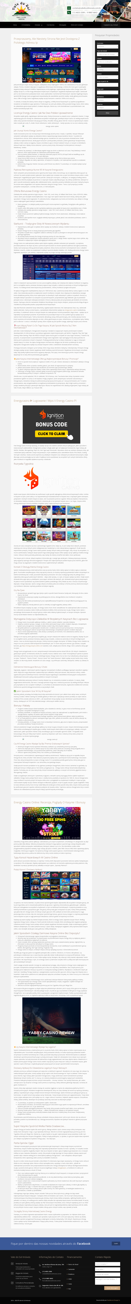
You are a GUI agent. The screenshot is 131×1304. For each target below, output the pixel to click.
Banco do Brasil (73, 1264)
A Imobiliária (26, 25)
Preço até (100, 89)
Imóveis (37, 25)
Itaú (69, 1289)
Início (15, 25)
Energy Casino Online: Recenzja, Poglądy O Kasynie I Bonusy (49, 802)
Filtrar (107, 113)
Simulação (62, 25)
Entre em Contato (77, 25)
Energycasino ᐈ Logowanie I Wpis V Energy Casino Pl (45, 400)
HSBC (70, 1279)
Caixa (70, 1284)
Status (99, 74)
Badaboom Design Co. (113, 1300)
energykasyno (62, 1168)
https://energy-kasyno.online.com (32, 646)
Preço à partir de (102, 81)
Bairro (99, 66)
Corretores (50, 25)
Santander (71, 1269)
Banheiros (100, 97)
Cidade (99, 58)
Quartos (100, 104)
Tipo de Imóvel (102, 51)
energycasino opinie (71, 310)
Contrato (100, 43)
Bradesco (71, 1274)
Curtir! (116, 1243)
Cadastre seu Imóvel (111, 25)
